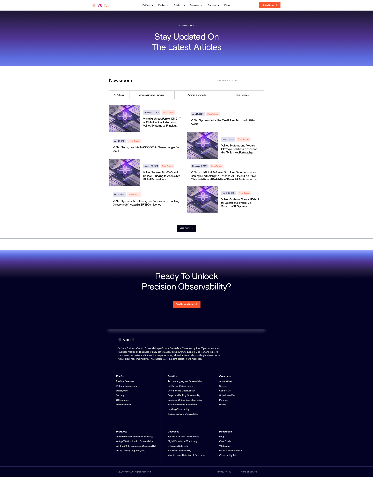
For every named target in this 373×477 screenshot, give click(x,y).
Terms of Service (248, 472)
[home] (101, 5)
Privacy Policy (224, 472)
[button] (148, 5)
